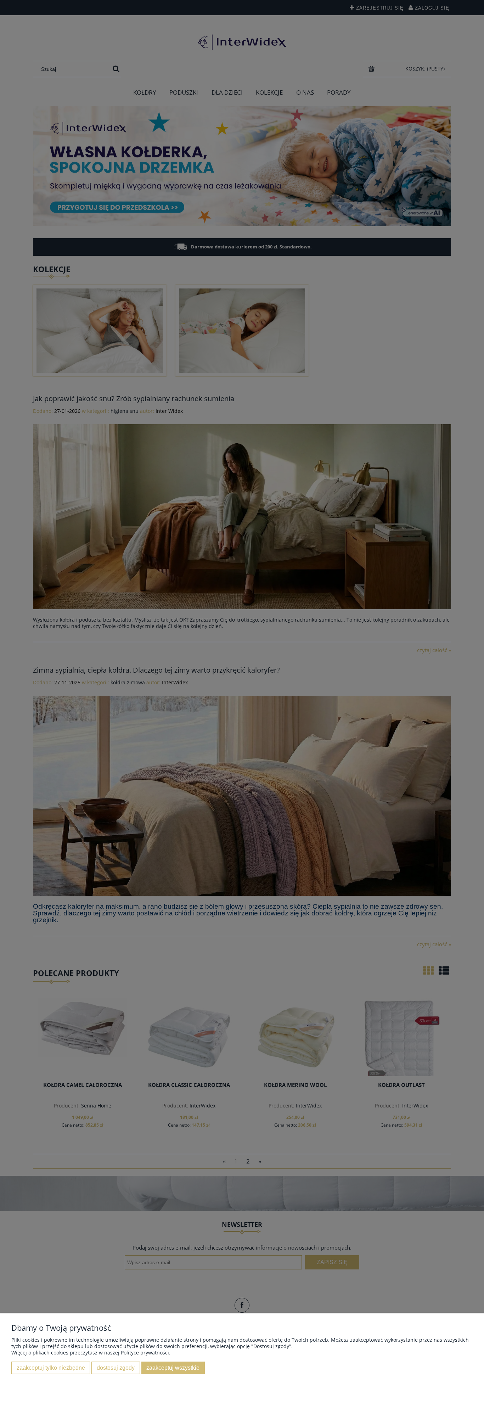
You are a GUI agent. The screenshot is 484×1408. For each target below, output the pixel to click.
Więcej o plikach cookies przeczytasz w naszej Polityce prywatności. (90, 1352)
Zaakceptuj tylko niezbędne (51, 1367)
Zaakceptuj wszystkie (172, 1367)
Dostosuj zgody (116, 1367)
